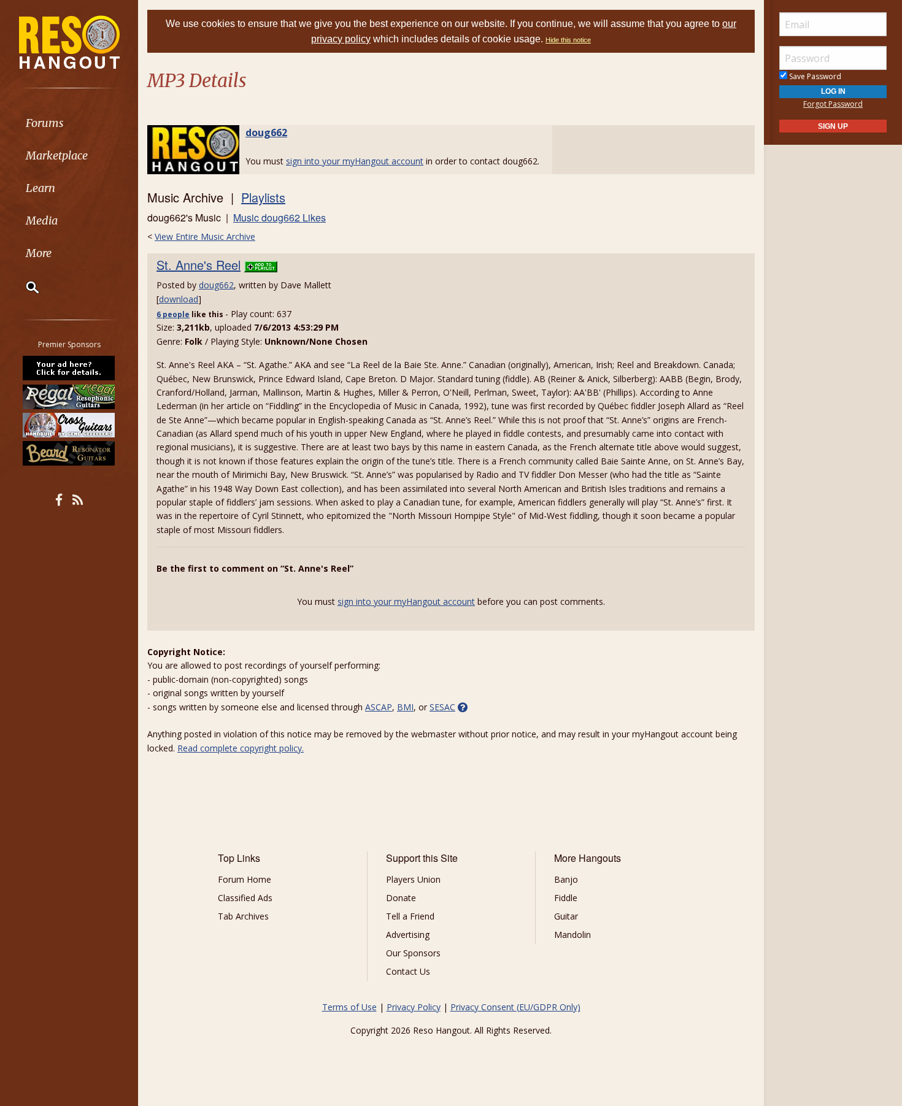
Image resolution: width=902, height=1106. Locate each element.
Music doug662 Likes (279, 217)
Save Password (814, 76)
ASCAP (378, 707)
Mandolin (572, 934)
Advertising (408, 934)
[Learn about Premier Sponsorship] (69, 368)
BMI (405, 707)
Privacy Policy (414, 1007)
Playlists (263, 197)
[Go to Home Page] (69, 41)
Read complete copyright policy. (240, 748)
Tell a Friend (410, 916)
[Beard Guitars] (69, 453)
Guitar (566, 916)
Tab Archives (243, 916)
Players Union (413, 879)
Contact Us (408, 971)
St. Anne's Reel (198, 265)
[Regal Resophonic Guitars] (69, 396)
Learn (40, 188)
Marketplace (57, 155)
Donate (401, 898)
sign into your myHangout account (354, 161)
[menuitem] (69, 123)
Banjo (566, 879)
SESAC (442, 707)
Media (42, 220)
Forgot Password (833, 104)
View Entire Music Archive (205, 236)
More (39, 253)
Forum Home (244, 879)
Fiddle (565, 898)
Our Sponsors (413, 953)
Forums (45, 123)
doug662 (266, 132)
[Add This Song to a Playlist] (260, 265)
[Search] (24, 287)
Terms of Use (349, 1007)
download (178, 299)
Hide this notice (568, 40)
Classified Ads (245, 898)
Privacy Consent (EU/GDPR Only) (515, 1007)
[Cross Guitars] (69, 425)
